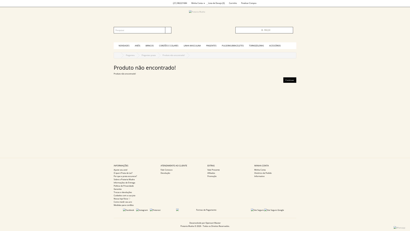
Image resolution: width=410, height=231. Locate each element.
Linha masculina (192, 45)
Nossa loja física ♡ (122, 198)
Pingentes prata (149, 55)
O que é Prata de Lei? (123, 173)
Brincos (150, 45)
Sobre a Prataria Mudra (124, 179)
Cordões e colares (168, 45)
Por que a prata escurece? (125, 176)
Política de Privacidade (124, 185)
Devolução (165, 173)
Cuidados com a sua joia (124, 195)
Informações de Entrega (124, 182)
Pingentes (211, 45)
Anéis (137, 45)
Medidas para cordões (124, 205)
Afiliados (211, 173)
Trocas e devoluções (123, 192)
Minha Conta (260, 169)
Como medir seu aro (123, 202)
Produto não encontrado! (174, 55)
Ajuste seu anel (120, 169)
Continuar (289, 80)
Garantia (118, 189)
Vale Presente (213, 169)
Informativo (259, 176)
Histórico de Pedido (263, 173)
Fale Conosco (166, 169)
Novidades (124, 45)
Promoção (212, 176)
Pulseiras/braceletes (233, 45)
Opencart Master (213, 223)
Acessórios (275, 45)
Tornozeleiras (256, 45)
